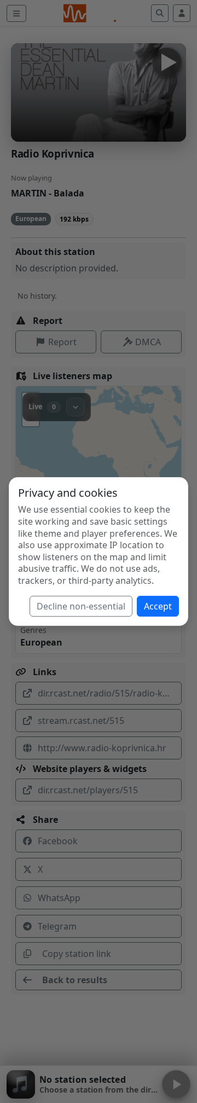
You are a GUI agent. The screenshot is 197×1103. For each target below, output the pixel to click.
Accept (158, 606)
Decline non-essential (81, 606)
